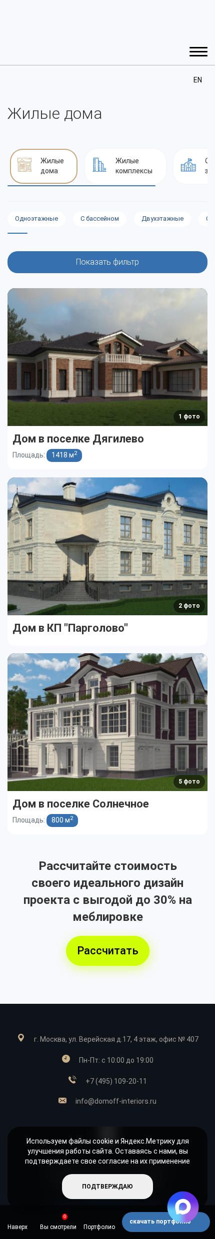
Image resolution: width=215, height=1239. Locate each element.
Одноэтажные (36, 218)
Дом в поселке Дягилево (78, 438)
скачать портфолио (161, 1221)
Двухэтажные (163, 218)
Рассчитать (107, 950)
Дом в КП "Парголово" (70, 628)
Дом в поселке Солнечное (80, 804)
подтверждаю (107, 1186)
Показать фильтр (107, 262)
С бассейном (99, 218)
